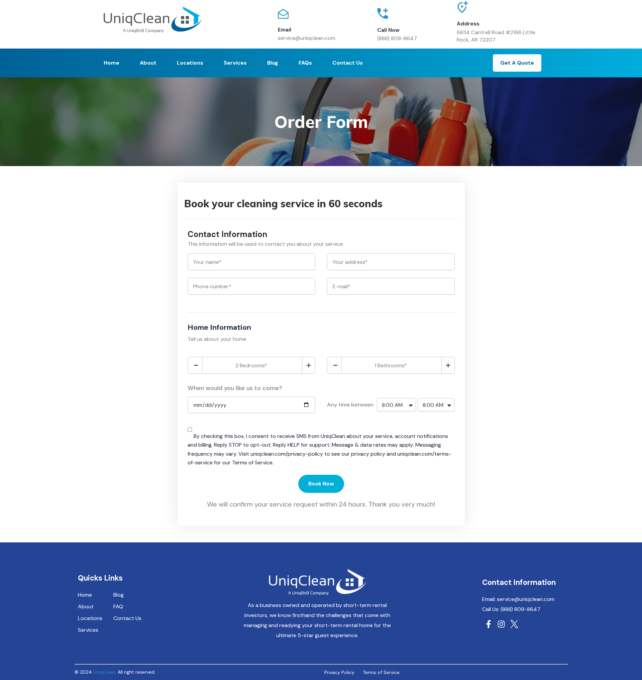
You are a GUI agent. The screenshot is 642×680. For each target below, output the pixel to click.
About (148, 62)
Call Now (388, 29)
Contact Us (347, 62)
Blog (272, 62)
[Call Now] (382, 13)
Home (111, 62)
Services (235, 62)
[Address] (463, 10)
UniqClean (104, 672)
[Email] (283, 13)
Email (284, 29)
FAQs (305, 62)
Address (468, 23)
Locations (190, 62)
